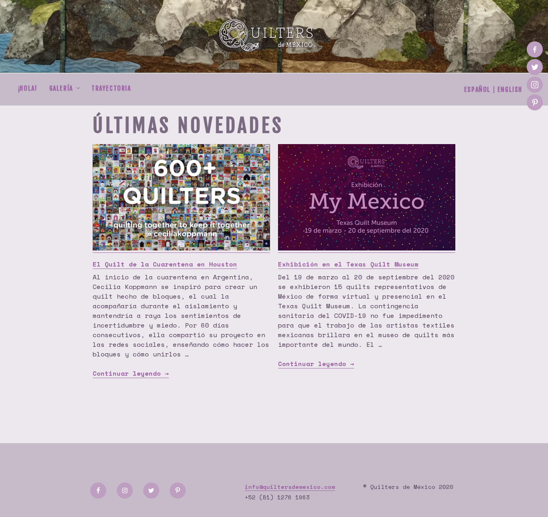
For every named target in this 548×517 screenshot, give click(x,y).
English (509, 89)
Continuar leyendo (131, 373)
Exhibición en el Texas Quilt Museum (348, 264)
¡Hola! (27, 88)
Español (477, 89)
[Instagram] (535, 85)
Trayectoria (111, 88)
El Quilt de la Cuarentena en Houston (165, 264)
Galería (61, 88)
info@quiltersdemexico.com (290, 486)
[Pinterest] (535, 102)
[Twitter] (535, 67)
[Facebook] (535, 49)
